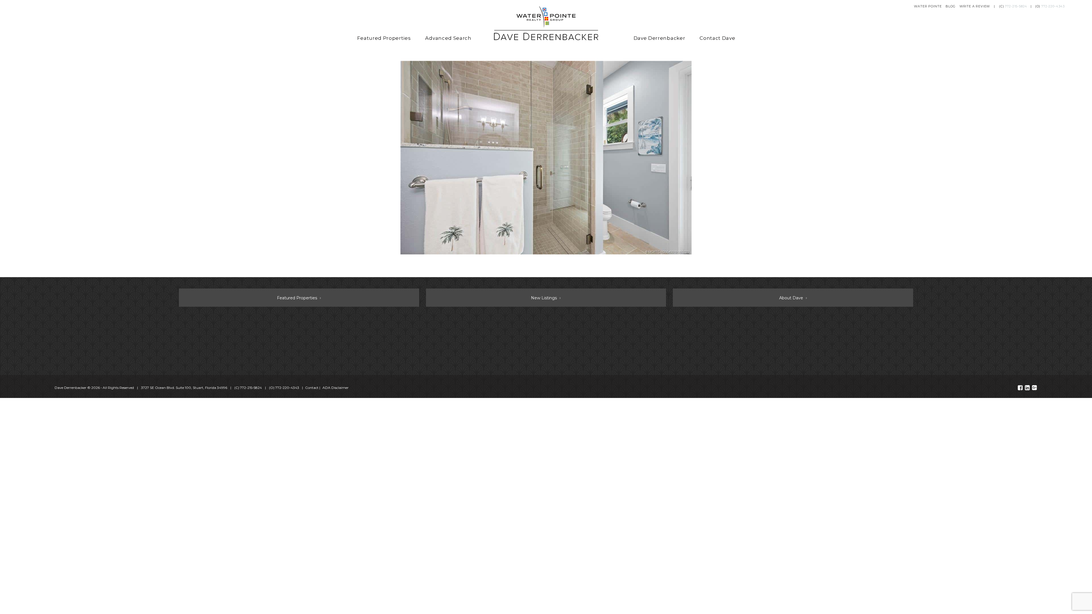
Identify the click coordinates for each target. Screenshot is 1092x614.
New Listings (544, 297)
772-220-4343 (1053, 6)
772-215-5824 (1016, 6)
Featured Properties (384, 38)
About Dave (791, 297)
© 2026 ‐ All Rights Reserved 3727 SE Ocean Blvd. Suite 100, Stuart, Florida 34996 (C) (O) (177, 387)
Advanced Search (448, 38)
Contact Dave (717, 38)
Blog (950, 6)
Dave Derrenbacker (659, 38)
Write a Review (974, 6)
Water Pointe (928, 6)
